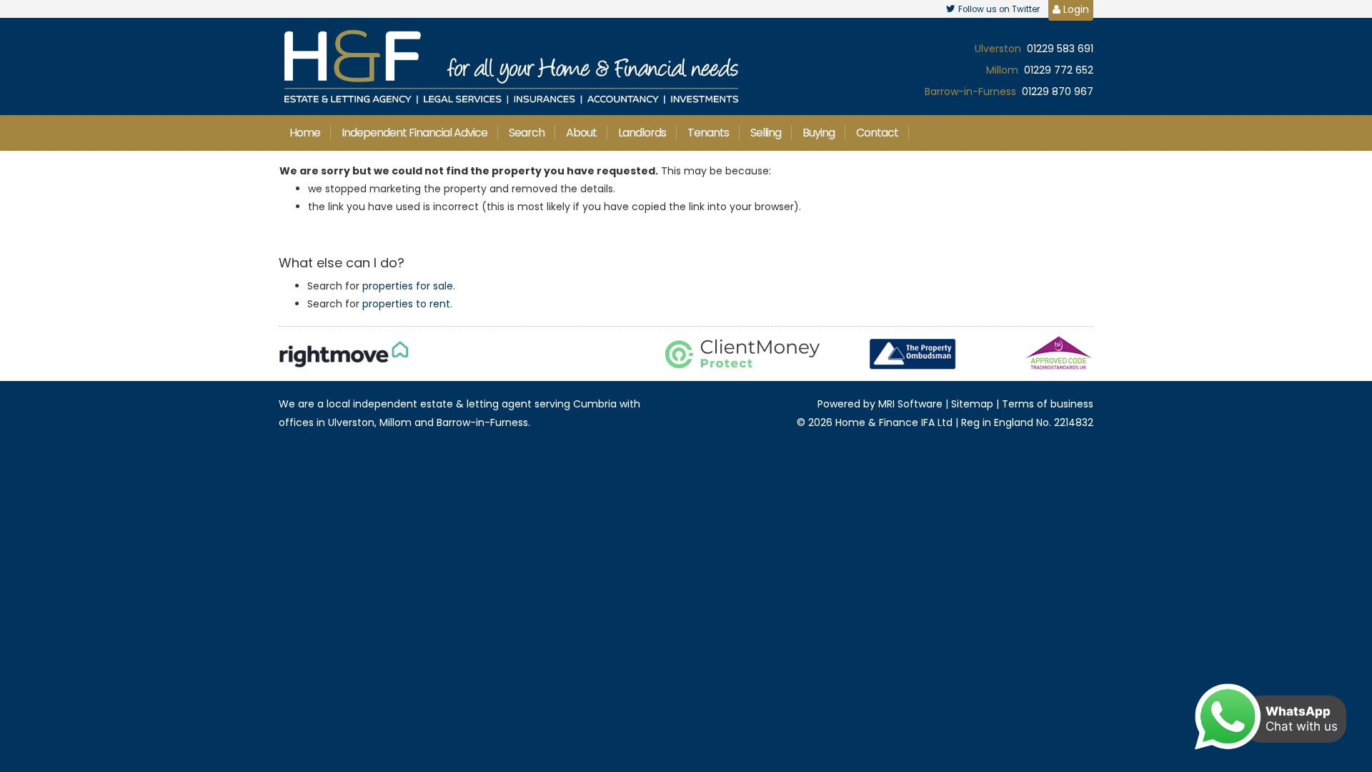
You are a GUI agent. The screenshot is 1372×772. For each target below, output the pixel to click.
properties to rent (406, 304)
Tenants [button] (708, 132)
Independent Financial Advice (414, 132)
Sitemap (972, 404)
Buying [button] (818, 132)
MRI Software (910, 404)
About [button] (581, 132)
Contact (877, 132)
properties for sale (407, 286)
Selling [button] (765, 132)
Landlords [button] (642, 132)
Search (527, 132)
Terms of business (1047, 404)
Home (304, 132)
